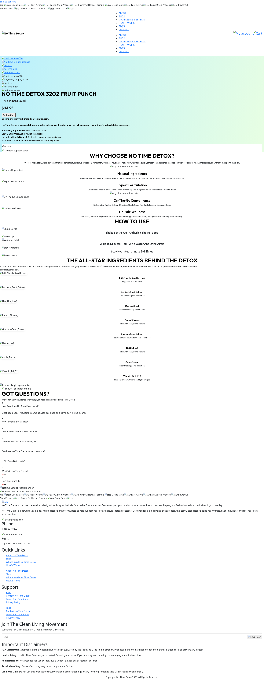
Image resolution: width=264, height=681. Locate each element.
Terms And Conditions (17, 599)
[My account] (243, 33)
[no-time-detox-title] (12, 58)
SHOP (122, 16)
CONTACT (124, 29)
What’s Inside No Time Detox (21, 561)
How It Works (13, 565)
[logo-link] (5, 501)
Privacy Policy (13, 602)
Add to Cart (9, 115)
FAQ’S (122, 26)
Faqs (8, 592)
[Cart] (258, 33)
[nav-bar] (13, 33)
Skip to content (8, 1)
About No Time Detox (17, 555)
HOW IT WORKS (127, 22)
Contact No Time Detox (18, 595)
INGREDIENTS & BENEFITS (132, 19)
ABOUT (122, 13)
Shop (8, 558)
